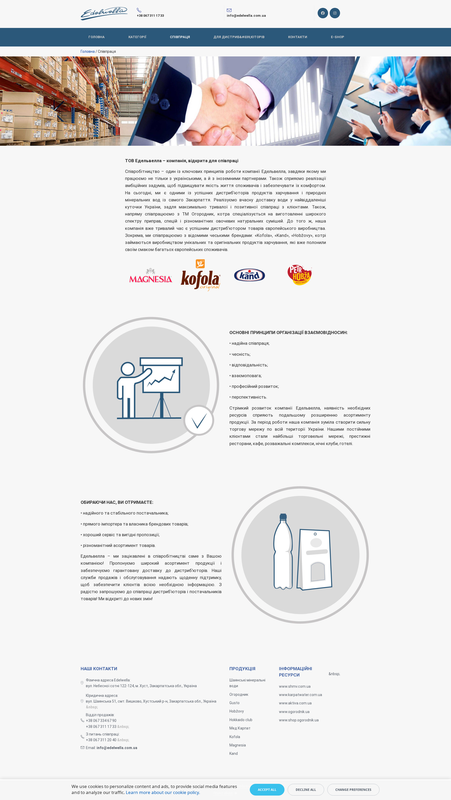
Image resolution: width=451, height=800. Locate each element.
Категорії (137, 37)
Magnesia (237, 745)
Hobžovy (236, 711)
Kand (233, 753)
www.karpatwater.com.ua (300, 695)
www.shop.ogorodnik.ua (299, 720)
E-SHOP (337, 37)
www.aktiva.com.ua (295, 703)
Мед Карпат (240, 728)
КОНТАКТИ (297, 37)
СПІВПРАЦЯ (180, 37)
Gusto (234, 703)
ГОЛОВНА (96, 37)
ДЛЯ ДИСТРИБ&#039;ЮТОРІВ (238, 37)
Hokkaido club (240, 720)
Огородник (238, 694)
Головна (88, 51)
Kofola (234, 737)
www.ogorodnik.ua (294, 712)
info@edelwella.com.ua (117, 748)
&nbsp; (92, 707)
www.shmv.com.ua (295, 686)
